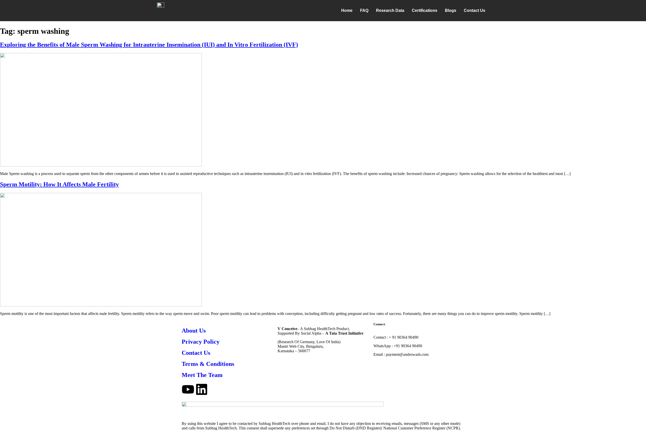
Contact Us (474, 10)
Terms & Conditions (208, 364)
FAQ (364, 10)
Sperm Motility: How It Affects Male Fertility (59, 184)
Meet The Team (202, 375)
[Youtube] (188, 389)
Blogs (450, 10)
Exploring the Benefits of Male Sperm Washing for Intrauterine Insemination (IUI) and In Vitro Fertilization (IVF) (149, 44)
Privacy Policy (201, 341)
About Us (194, 330)
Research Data (390, 10)
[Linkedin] (201, 389)
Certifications (424, 10)
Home (347, 10)
